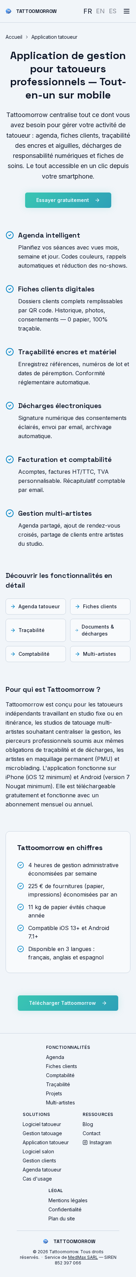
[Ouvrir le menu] (126, 11)
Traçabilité (31, 630)
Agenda (55, 1057)
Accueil (14, 37)
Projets (54, 1093)
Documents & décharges (98, 630)
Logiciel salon (38, 1151)
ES (112, 11)
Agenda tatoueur (39, 606)
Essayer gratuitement (62, 200)
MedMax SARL (83, 1257)
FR (87, 11)
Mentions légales (68, 1200)
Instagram (101, 1142)
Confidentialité (65, 1209)
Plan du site (61, 1218)
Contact (91, 1133)
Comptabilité (34, 654)
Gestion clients (39, 1160)
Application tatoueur (46, 1142)
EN (100, 11)
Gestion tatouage (42, 1133)
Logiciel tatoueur (42, 1124)
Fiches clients (100, 606)
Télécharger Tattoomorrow (62, 1003)
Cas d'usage (37, 1179)
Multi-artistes (99, 654)
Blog (88, 1124)
